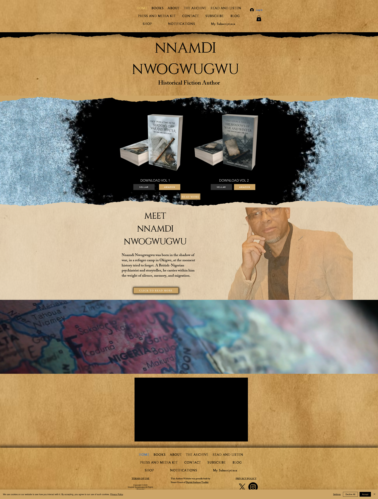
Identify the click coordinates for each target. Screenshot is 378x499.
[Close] (374, 494)
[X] (242, 487)
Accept (365, 494)
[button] (258, 18)
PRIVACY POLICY (246, 479)
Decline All (350, 494)
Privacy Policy (116, 494)
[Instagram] (253, 487)
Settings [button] (337, 494)
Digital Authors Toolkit (197, 483)
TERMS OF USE (140, 479)
